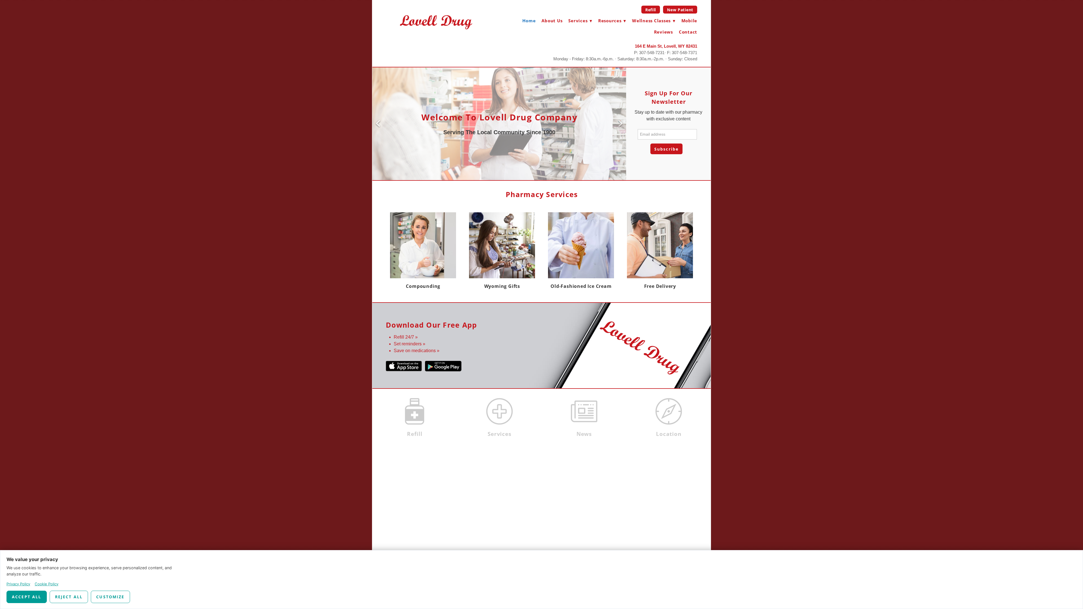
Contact (688, 32)
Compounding (423, 286)
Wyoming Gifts (502, 286)
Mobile (689, 20)
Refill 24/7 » (406, 337)
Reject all (69, 597)
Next (620, 123)
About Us (552, 20)
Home (529, 20)
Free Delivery (660, 286)
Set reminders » (409, 343)
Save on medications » (416, 350)
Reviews (663, 32)
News (584, 434)
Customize (110, 597)
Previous (378, 123)
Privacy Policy (18, 584)
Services (500, 434)
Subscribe (666, 149)
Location (668, 434)
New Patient (680, 10)
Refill (650, 10)
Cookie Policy (46, 584)
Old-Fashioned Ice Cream (581, 286)
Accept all (26, 597)
